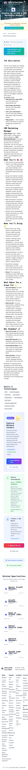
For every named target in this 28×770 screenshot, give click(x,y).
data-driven (8, 400)
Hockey (11, 740)
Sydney (18, 705)
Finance (4, 724)
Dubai (17, 715)
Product (4, 695)
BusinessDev (5, 689)
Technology (12, 692)
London (18, 677)
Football (11, 742)
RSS (24, 697)
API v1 (17, 767)
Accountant (5, 715)
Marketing (5, 700)
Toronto (18, 703)
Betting (11, 684)
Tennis (11, 745)
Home (4, 33)
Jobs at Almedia (12, 33)
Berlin (17, 693)
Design (4, 698)
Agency (11, 700)
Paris (17, 698)
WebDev (4, 677)
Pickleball (11, 747)
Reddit (25, 678)
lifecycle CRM (8, 408)
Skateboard (12, 714)
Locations (19, 675)
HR (3, 708)
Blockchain (5, 721)
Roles (3, 675)
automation (7, 394)
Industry (11, 675)
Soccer (11, 730)
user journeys (16, 394)
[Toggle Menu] (24, 3)
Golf (10, 738)
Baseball (11, 735)
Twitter (25, 680)
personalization (18, 397)
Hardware (12, 689)
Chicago (18, 708)
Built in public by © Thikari (8, 668)
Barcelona (19, 700)
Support (4, 705)
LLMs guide (23, 767)
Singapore (19, 718)
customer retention (9, 406)
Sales (3, 703)
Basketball (12, 733)
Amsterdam (19, 695)
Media (10, 687)
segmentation (8, 397)
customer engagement (10, 403)
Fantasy (11, 728)
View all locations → (17, 723)
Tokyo (18, 713)
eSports (11, 682)
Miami (17, 710)
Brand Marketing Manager (5, 754)
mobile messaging (14, 392)
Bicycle (11, 703)
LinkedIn (25, 685)
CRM (6, 392)
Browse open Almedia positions (14, 28)
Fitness (11, 716)
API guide (12, 767)
